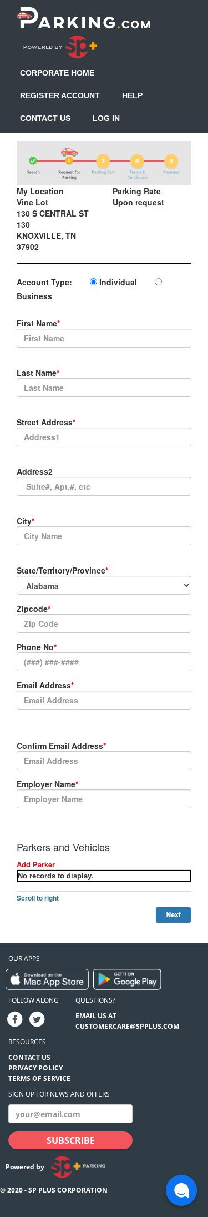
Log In (106, 118)
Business (34, 295)
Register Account (60, 95)
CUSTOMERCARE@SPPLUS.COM (127, 1026)
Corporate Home (57, 72)
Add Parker (36, 864)
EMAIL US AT (95, 1015)
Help (132, 95)
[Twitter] (36, 1019)
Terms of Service (39, 1078)
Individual (118, 282)
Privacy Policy (35, 1068)
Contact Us (45, 118)
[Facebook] (14, 1019)
